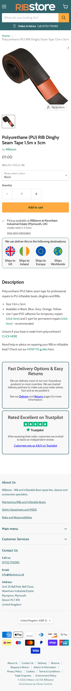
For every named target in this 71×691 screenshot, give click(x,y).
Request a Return (20, 667)
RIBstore (11, 149)
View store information (19, 233)
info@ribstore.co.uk (13, 574)
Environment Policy (46, 675)
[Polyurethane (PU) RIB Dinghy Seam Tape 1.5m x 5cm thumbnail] (8, 121)
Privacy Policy (14, 671)
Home (6, 36)
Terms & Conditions (49, 671)
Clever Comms (44, 683)
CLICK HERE (9, 336)
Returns (38, 396)
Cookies (30, 671)
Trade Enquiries (23, 675)
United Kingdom (33, 620)
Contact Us (27, 663)
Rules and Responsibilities (17, 517)
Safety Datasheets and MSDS (19, 509)
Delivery (24, 396)
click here (13, 318)
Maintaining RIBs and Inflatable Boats (24, 502)
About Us (12, 663)
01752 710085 (11, 562)
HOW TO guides (37, 349)
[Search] (63, 17)
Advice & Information (45, 667)
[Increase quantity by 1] (36, 194)
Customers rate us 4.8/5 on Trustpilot (35, 445)
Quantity (7, 185)
